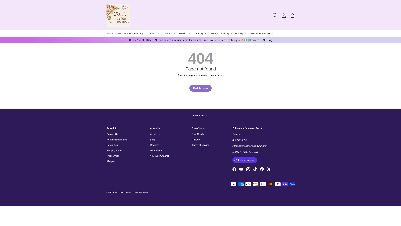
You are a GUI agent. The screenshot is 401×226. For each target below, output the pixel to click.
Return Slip (112, 145)
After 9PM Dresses (260, 33)
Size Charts (198, 134)
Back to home (200, 88)
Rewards (154, 145)
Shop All (154, 33)
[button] (292, 15)
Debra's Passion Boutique (122, 192)
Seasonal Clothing (219, 33)
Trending (198, 33)
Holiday (239, 33)
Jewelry (183, 33)
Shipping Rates (114, 150)
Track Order (113, 155)
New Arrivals (114, 33)
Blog (152, 139)
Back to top (199, 115)
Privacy (196, 139)
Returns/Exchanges (117, 139)
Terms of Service (200, 145)
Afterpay (111, 161)
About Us (155, 134)
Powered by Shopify (140, 192)
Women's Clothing (133, 33)
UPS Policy (156, 150)
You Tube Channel (159, 155)
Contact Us (112, 134)
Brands (168, 33)
